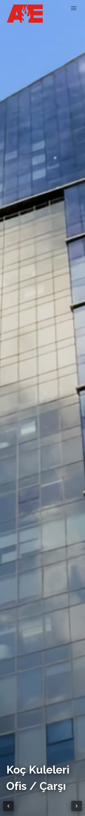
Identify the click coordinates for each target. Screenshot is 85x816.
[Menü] (73, 8)
